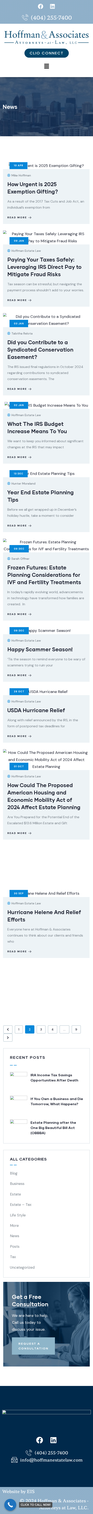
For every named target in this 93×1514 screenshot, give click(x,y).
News (14, 1235)
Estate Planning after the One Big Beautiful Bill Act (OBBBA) (53, 1127)
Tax (13, 1256)
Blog (14, 1173)
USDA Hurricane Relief (36, 710)
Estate (15, 1194)
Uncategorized (22, 1267)
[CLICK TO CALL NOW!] (10, 1505)
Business (17, 1183)
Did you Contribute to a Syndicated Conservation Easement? (40, 349)
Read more (17, 217)
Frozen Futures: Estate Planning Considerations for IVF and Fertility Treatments (44, 574)
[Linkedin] (52, 6)
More (14, 1225)
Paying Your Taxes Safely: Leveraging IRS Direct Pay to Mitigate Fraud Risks (44, 266)
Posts (14, 1246)
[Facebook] (40, 6)
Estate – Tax (20, 1204)
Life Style (18, 1215)
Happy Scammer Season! (40, 649)
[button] (46, 66)
